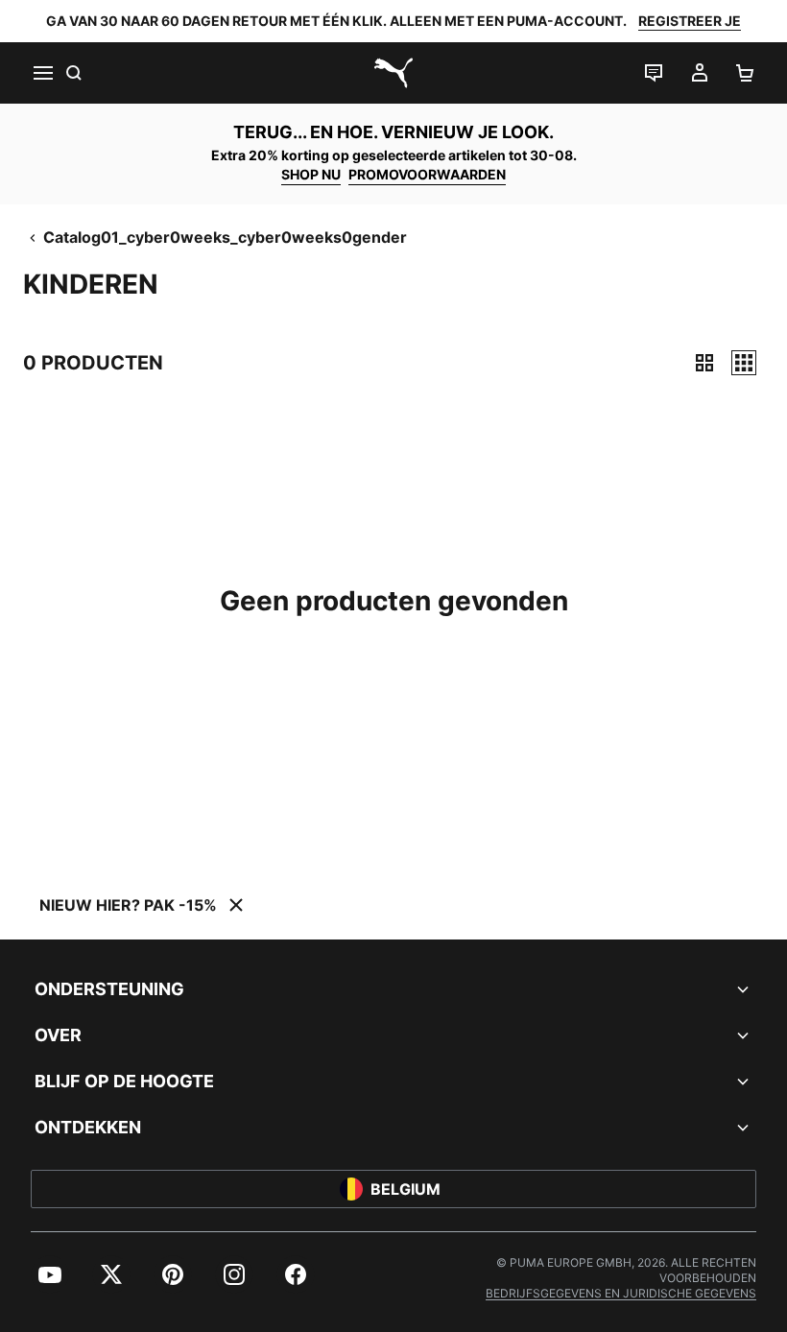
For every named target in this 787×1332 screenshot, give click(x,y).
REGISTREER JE (689, 20)
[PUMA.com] (393, 73)
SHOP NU (311, 174)
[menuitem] (50, 1274)
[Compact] (704, 363)
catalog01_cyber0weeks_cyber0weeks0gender (225, 237)
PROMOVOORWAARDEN (427, 174)
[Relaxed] (744, 363)
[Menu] (42, 73)
